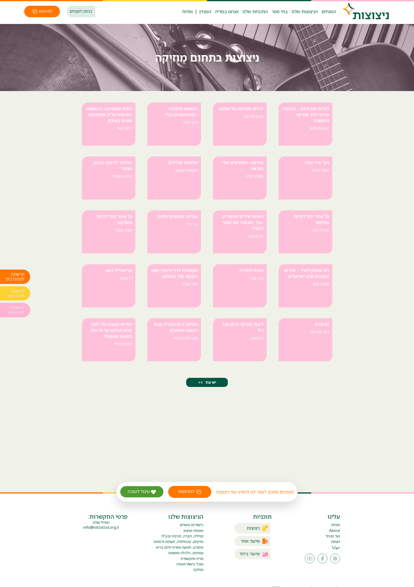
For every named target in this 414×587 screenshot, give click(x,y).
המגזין (205, 11)
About (334, 530)
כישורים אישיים (191, 524)
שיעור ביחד (249, 554)
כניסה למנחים (81, 11)
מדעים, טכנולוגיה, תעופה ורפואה (178, 541)
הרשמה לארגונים (16, 310)
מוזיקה (198, 569)
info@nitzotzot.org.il (101, 527)
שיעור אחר (250, 541)
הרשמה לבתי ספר (15, 293)
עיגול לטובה (139, 491)
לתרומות (45, 11)
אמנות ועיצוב (193, 530)
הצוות (335, 541)
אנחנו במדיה (227, 11)
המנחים (329, 11)
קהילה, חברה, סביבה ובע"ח (182, 536)
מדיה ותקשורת (192, 558)
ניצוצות (253, 528)
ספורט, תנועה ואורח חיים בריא (179, 547)
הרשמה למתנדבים (15, 277)
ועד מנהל (333, 536)
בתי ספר (279, 11)
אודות (187, 11)
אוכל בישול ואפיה (190, 564)
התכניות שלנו (255, 11)
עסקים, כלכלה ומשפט (185, 552)
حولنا (336, 547)
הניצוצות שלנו (305, 11)
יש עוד (210, 382)
